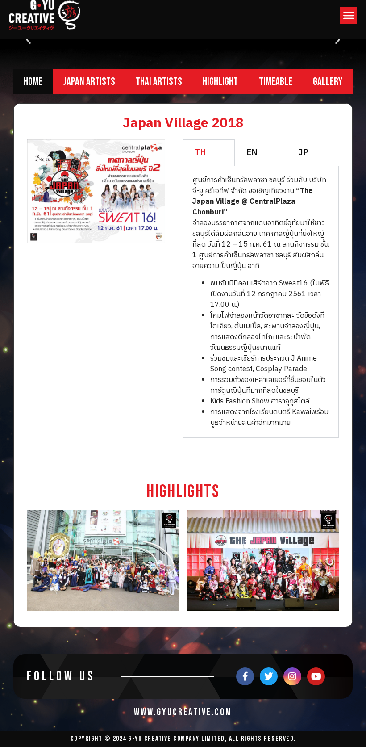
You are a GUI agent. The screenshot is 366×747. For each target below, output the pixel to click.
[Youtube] (316, 676)
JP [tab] (303, 152)
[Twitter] (269, 676)
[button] (348, 15)
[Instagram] (292, 676)
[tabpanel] (261, 301)
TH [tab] (200, 152)
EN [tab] (252, 152)
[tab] (33, 81)
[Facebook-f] (245, 676)
